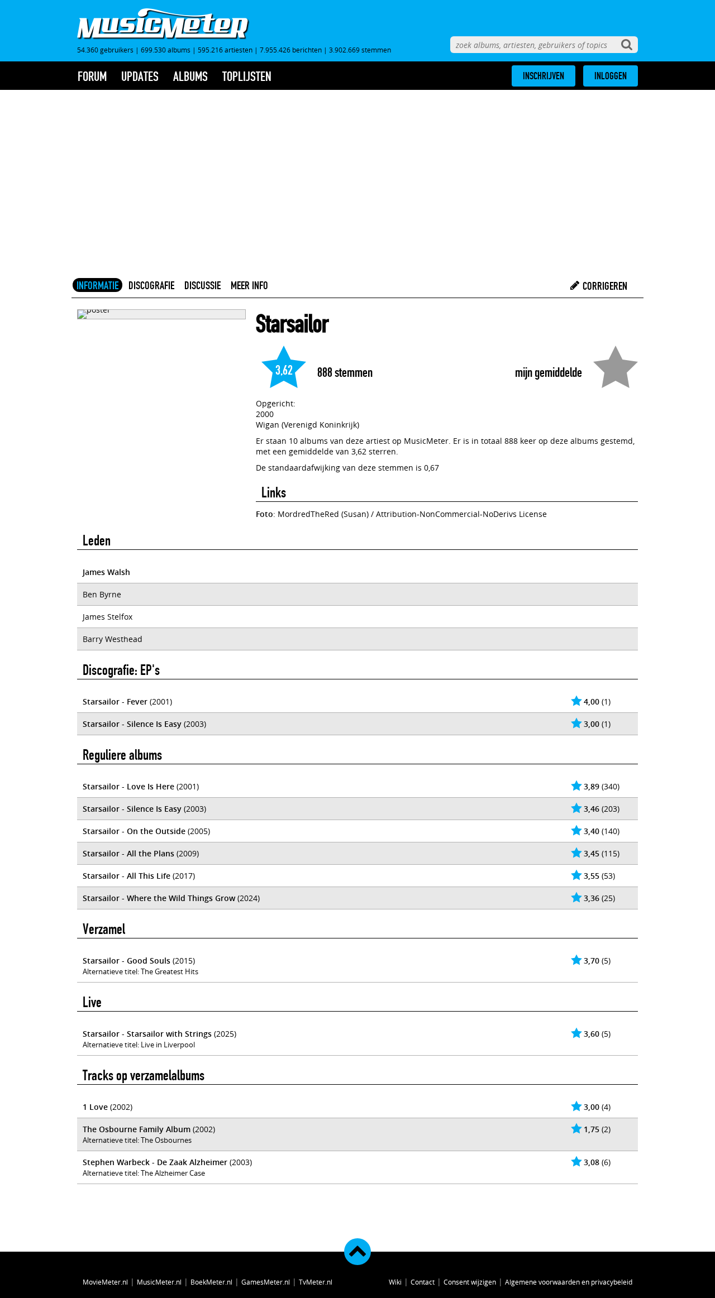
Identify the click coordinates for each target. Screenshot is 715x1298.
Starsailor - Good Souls (126, 960)
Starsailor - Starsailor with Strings (147, 1033)
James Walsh (106, 572)
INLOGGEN (610, 76)
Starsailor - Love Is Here (128, 786)
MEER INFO (249, 285)
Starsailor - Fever (115, 701)
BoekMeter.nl (211, 1281)
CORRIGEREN (603, 286)
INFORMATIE (97, 285)
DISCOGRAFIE (151, 285)
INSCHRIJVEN (543, 76)
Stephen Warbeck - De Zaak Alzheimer (155, 1162)
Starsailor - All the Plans (128, 853)
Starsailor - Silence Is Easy (132, 724)
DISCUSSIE (202, 285)
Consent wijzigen (470, 1281)
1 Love (95, 1106)
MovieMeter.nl (105, 1281)
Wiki (395, 1281)
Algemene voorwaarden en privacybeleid (568, 1281)
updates (140, 76)
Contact (423, 1281)
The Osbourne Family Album (136, 1129)
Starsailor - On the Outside (134, 831)
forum (92, 76)
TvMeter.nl (315, 1281)
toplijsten (246, 76)
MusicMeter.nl (159, 1281)
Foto (264, 514)
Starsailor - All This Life (126, 875)
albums (190, 76)
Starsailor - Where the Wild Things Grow (159, 898)
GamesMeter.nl (265, 1281)
